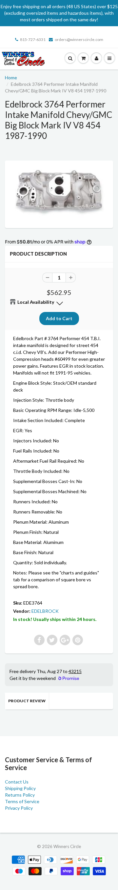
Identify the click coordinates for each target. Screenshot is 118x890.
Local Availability (35, 302)
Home (11, 77)
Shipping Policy (20, 788)
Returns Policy (20, 795)
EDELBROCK (45, 611)
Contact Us (17, 781)
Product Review (27, 700)
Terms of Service (22, 801)
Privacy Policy (19, 808)
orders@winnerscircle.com (79, 39)
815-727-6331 (33, 39)
